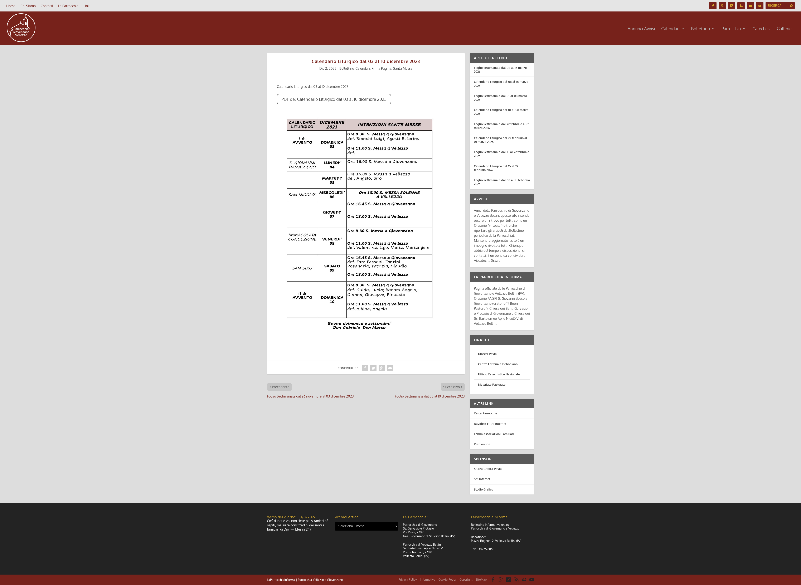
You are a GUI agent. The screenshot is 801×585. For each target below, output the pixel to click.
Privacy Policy (407, 579)
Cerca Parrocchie (485, 413)
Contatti (47, 6)
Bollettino (700, 29)
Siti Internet (482, 479)
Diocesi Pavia (487, 354)
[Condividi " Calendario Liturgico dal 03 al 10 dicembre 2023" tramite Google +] (382, 368)
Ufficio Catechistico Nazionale (499, 374)
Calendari (670, 29)
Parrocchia (731, 29)
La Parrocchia (68, 6)
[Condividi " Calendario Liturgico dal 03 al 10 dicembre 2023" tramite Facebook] (365, 368)
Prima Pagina (381, 68)
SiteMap (481, 579)
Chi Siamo (28, 6)
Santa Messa (402, 68)
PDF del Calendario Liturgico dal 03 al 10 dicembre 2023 (334, 99)
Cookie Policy (447, 579)
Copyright (466, 579)
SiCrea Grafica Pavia (488, 469)
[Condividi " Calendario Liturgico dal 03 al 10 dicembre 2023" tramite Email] (390, 368)
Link (86, 6)
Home (10, 6)
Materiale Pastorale (491, 384)
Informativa (427, 579)
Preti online (482, 444)
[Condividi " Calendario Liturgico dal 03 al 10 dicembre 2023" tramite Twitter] (373, 368)
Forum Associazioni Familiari (494, 434)
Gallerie (784, 29)
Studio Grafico (483, 489)
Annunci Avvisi (641, 29)
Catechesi (761, 29)
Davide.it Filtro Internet (490, 423)
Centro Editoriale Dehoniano (498, 364)
